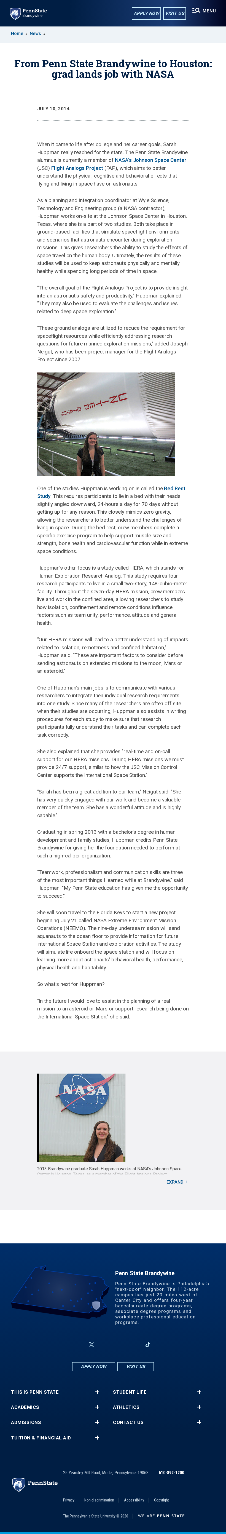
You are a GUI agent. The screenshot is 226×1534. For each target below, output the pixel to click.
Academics (25, 1407)
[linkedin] (133, 1344)
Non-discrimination (99, 1500)
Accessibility (134, 1500)
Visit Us (174, 13)
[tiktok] (148, 1344)
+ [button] (97, 1392)
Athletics (126, 1407)
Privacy (68, 1500)
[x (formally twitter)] (91, 1344)
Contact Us (128, 1422)
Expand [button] (175, 1182)
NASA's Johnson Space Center (150, 160)
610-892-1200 (171, 1472)
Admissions (26, 1422)
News (35, 33)
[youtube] (119, 1344)
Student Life (130, 1392)
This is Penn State (35, 1392)
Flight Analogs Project (77, 168)
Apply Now (146, 13)
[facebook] (78, 1344)
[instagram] (105, 1344)
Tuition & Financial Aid (41, 1438)
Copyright (161, 1500)
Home (17, 33)
